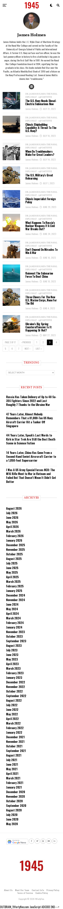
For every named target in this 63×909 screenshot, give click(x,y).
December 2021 (15, 737)
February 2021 (14, 783)
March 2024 (13, 618)
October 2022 (14, 691)
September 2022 (16, 696)
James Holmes (31, 109)
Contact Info (38, 890)
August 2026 (14, 508)
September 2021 (16, 751)
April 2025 (12, 577)
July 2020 (12, 815)
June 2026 (12, 517)
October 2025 (14, 554)
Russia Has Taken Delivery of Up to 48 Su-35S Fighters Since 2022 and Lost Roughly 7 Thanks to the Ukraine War (31, 401)
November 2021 (15, 741)
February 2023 (15, 673)
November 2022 (15, 687)
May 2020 (12, 824)
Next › (27, 348)
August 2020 (14, 810)
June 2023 (12, 655)
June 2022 (12, 709)
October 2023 (14, 636)
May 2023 (12, 659)
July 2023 (12, 650)
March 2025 (13, 581)
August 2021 (13, 755)
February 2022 (15, 728)
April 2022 (12, 719)
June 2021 (12, 764)
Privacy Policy (52, 890)
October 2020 (14, 801)
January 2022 (14, 732)
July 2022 (12, 705)
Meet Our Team (22, 890)
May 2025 (12, 572)
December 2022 (15, 682)
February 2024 (15, 623)
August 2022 (14, 700)
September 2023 (16, 641)
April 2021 (12, 773)
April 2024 (12, 613)
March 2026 (13, 531)
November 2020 (15, 796)
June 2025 (12, 568)
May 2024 (12, 609)
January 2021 (14, 787)
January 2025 (14, 591)
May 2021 (12, 769)
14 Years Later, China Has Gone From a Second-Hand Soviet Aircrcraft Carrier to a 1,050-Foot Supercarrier (31, 457)
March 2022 (13, 723)
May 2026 (12, 522)
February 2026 (15, 536)
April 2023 (12, 664)
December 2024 (15, 595)
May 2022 (12, 714)
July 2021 (11, 760)
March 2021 (13, 778)
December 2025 (15, 545)
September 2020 (16, 805)
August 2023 (14, 645)
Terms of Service (25, 892)
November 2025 (15, 549)
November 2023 (15, 632)
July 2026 (12, 513)
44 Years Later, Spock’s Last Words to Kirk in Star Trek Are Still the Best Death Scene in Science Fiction (30, 439)
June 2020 (12, 819)
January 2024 (14, 627)
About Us (8, 890)
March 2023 (13, 668)
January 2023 (14, 677)
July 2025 (12, 563)
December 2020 (15, 792)
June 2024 (12, 604)
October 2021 (14, 746)
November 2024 (15, 600)
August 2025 (14, 559)
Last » (39, 348)
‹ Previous (26, 342)
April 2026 (12, 527)
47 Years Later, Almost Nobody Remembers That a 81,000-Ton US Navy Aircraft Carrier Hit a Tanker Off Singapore (29, 420)
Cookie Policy (41, 892)
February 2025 (15, 586)
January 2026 (14, 540)
